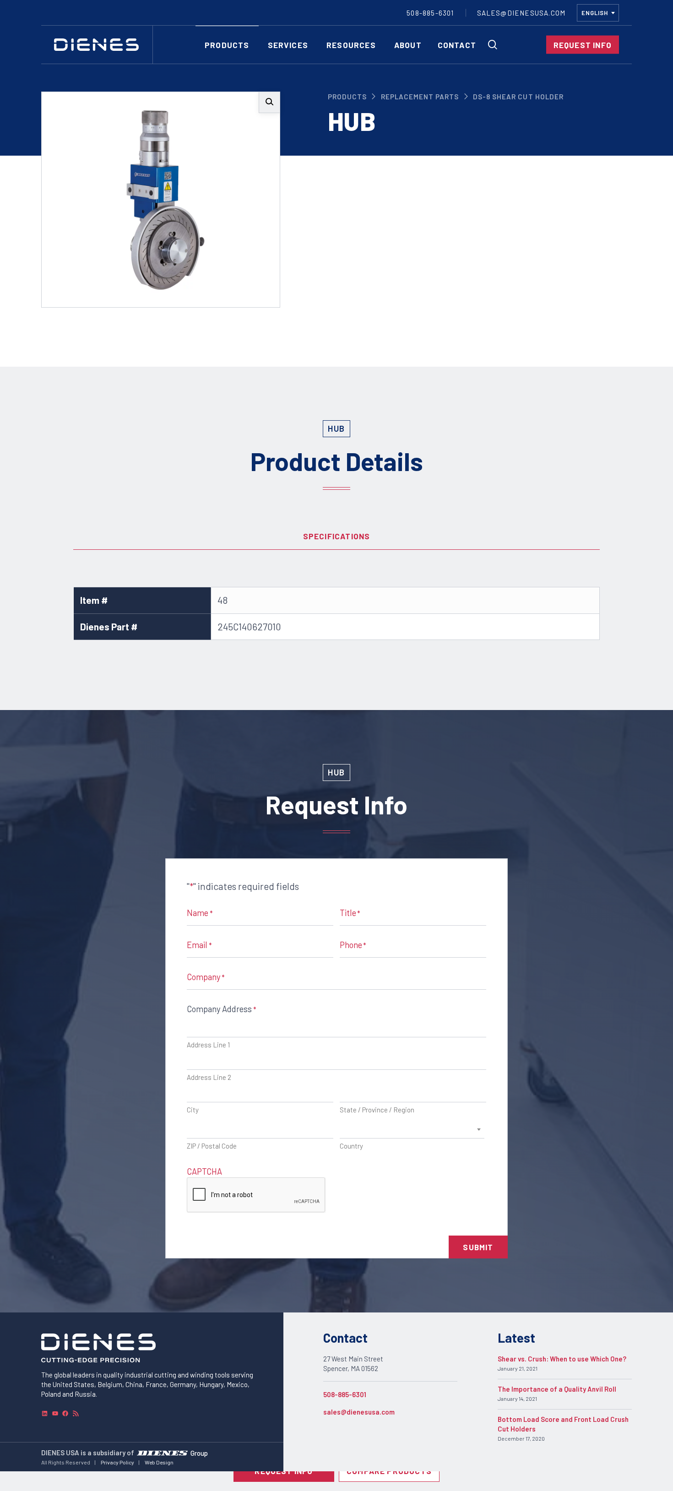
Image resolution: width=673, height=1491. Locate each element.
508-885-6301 (344, 1394)
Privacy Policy (117, 1462)
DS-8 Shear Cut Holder (518, 96)
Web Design (159, 1462)
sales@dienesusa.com (359, 1412)
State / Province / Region (377, 1110)
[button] (269, 102)
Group (199, 1452)
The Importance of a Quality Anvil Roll (557, 1389)
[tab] (336, 536)
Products (347, 96)
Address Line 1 (208, 1045)
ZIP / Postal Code (212, 1146)
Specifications (336, 536)
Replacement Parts (420, 96)
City (193, 1110)
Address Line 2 (209, 1077)
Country (351, 1146)
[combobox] (598, 13)
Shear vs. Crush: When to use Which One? (562, 1359)
